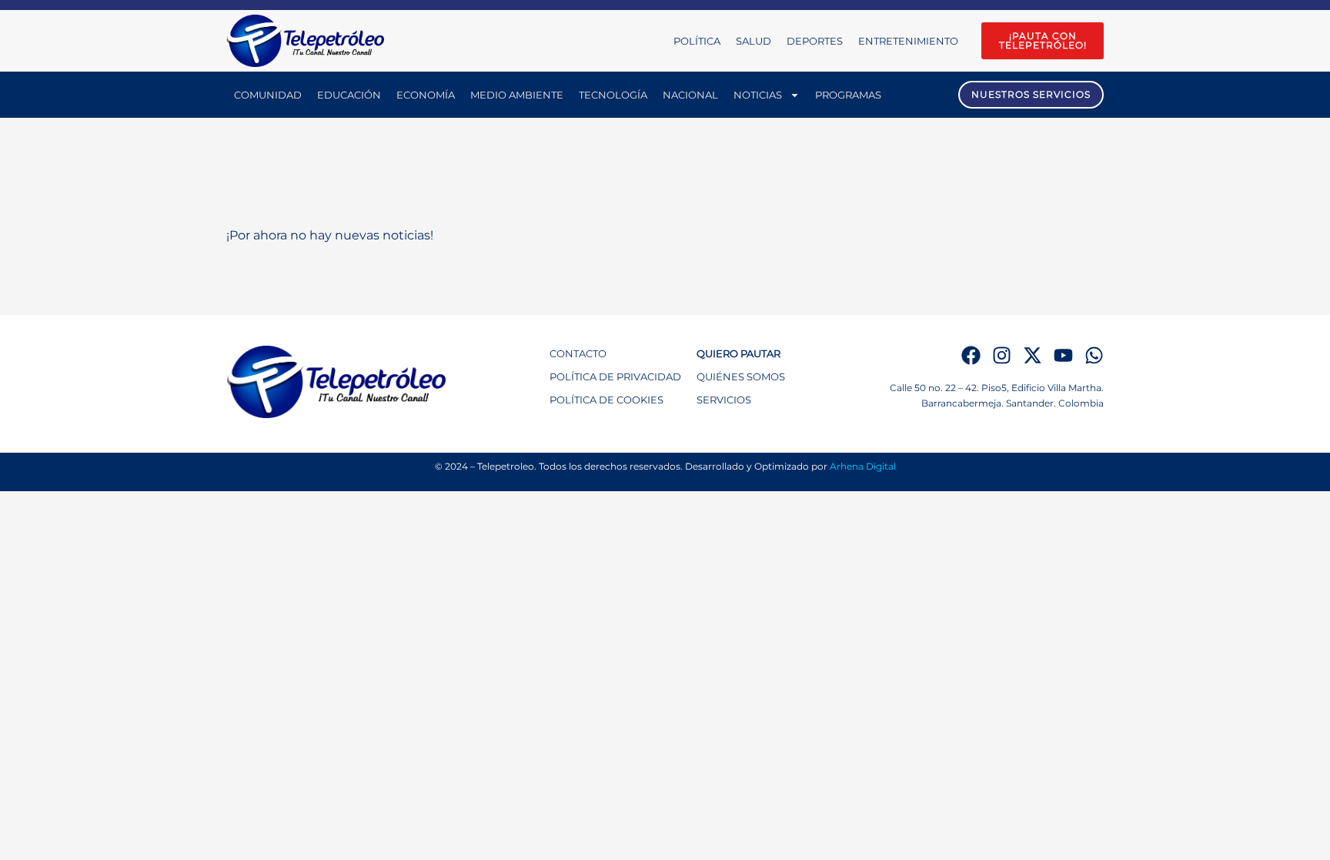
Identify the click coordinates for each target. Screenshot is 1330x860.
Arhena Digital (863, 466)
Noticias (758, 95)
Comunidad (268, 95)
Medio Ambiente (516, 95)
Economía (425, 95)
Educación (349, 95)
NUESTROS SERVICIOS (1031, 94)
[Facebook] (971, 355)
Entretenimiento (908, 41)
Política (696, 41)
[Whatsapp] (1094, 355)
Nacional (690, 95)
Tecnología (613, 95)
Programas (848, 95)
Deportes (815, 41)
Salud (753, 41)
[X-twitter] (1032, 355)
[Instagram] (1001, 355)
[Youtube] (1063, 355)
